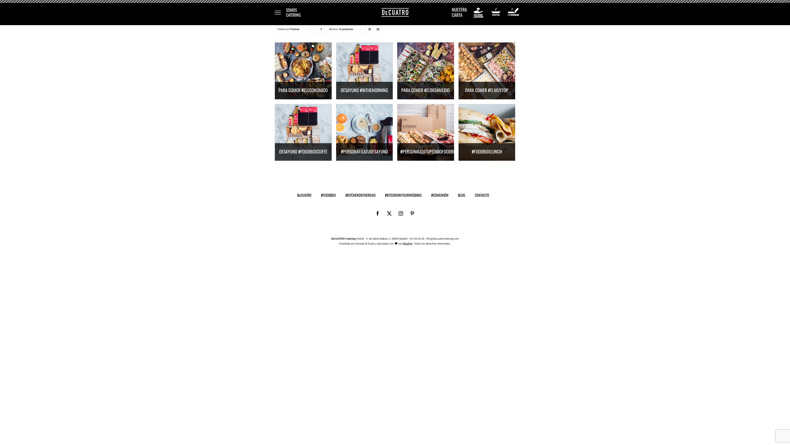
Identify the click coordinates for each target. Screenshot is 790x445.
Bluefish (407, 243)
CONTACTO (482, 195)
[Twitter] (389, 213)
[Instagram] (400, 213)
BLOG (461, 195)
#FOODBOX (328, 195)
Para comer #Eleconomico (303, 90)
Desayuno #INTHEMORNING (364, 90)
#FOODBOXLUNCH (487, 151)
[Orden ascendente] (321, 29)
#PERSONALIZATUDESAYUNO (364, 151)
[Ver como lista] (378, 29)
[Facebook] (377, 213)
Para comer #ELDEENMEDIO (425, 90)
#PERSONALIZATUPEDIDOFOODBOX (429, 151)
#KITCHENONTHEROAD (360, 195)
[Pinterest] (412, 213)
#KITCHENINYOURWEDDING (403, 195)
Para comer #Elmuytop (486, 90)
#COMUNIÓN (439, 195)
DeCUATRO (304, 195)
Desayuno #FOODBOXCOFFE (303, 151)
